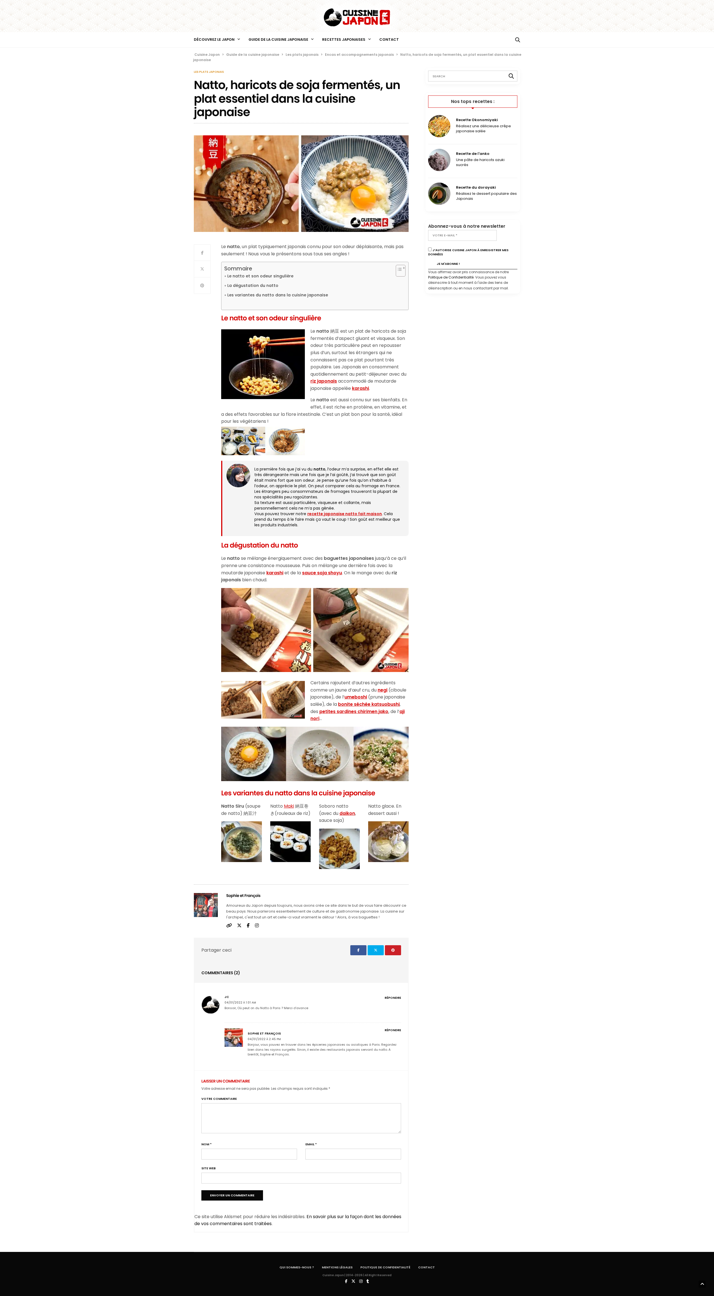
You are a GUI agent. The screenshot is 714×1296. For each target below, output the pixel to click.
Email (311, 1144)
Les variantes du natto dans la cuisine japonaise (277, 295)
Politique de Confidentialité (451, 277)
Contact (389, 39)
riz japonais (323, 381)
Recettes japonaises (343, 39)
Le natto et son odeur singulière (260, 276)
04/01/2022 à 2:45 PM (264, 1039)
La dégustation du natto (252, 285)
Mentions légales (337, 1267)
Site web (208, 1168)
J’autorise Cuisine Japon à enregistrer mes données (468, 252)
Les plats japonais (209, 72)
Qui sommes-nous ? (296, 1267)
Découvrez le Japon (214, 39)
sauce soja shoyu (322, 573)
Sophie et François (243, 895)
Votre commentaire (219, 1099)
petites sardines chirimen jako (353, 711)
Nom (206, 1144)
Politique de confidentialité (385, 1267)
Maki (289, 806)
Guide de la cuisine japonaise (278, 39)
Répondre (393, 997)
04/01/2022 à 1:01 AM (240, 1002)
